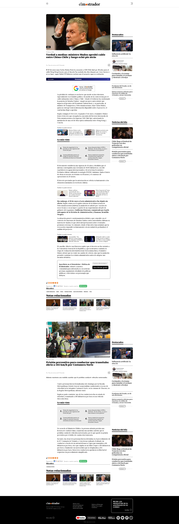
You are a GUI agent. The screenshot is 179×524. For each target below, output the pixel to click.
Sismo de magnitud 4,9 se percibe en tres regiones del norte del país (71, 148)
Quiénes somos (76, 503)
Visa (91, 291)
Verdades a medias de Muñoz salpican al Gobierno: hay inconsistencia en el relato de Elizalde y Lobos (85, 309)
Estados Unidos (68, 291)
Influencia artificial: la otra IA (121, 55)
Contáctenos (94, 507)
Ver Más (122, 98)
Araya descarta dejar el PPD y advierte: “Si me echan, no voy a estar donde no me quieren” (97, 148)
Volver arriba (49, 517)
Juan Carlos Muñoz (77, 291)
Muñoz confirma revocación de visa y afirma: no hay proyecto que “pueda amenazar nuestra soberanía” (75, 193)
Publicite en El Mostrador (97, 504)
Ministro (86, 291)
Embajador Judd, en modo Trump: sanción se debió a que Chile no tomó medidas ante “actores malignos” (103, 239)
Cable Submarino (51, 291)
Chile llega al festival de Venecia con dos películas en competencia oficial (122, 144)
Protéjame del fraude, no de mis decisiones (121, 87)
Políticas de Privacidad (78, 508)
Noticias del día (119, 122)
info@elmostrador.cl (57, 508)
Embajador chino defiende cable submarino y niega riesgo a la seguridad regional (52, 308)
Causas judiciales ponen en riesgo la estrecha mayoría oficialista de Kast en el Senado (72, 156)
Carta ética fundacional (78, 505)
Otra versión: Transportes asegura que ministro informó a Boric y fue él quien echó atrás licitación (69, 308)
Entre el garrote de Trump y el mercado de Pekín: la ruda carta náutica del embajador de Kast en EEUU (103, 193)
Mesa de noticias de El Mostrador (56, 65)
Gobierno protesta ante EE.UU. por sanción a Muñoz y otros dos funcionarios (102, 132)
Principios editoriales (77, 506)
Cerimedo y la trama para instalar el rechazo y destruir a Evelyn (122, 75)
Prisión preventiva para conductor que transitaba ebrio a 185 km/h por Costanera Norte (122, 155)
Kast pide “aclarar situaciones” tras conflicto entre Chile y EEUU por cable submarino (103, 308)
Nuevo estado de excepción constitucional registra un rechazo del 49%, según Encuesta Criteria (96, 157)
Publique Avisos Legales (97, 505)
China (61, 291)
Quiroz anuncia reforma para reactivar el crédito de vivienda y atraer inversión (122, 93)
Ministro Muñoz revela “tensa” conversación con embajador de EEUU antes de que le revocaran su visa (76, 132)
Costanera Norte (50, 466)
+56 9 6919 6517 (49, 508)
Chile (57, 291)
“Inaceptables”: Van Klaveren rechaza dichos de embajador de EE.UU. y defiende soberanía (76, 239)
